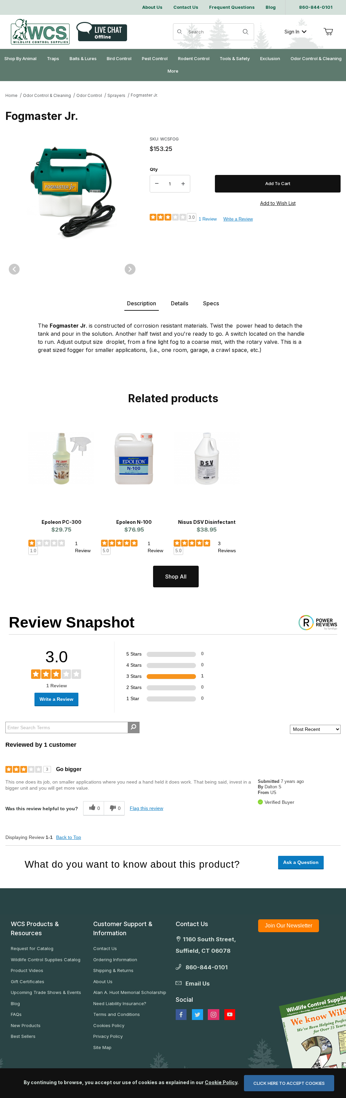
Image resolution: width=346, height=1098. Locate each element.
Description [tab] (141, 303)
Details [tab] (179, 303)
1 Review (208, 219)
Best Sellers (23, 1036)
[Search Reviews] (134, 727)
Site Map (102, 1047)
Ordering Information (115, 959)
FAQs (16, 1014)
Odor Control (89, 95)
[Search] (246, 32)
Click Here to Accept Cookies (289, 1083)
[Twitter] (197, 1014)
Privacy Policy (108, 1036)
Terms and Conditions (116, 1014)
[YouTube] (229, 1014)
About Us (103, 981)
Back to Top (68, 837)
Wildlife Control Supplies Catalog (45, 959)
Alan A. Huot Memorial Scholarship (129, 992)
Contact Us (105, 948)
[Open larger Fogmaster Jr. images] (72, 193)
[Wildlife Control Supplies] (40, 32)
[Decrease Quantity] (157, 183)
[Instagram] (213, 1014)
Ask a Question (301, 862)
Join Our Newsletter (288, 925)
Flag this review (146, 808)
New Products (26, 1025)
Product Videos (27, 970)
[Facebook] (181, 1014)
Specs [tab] (211, 303)
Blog (15, 1003)
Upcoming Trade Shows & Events (46, 992)
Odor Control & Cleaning (47, 95)
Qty (154, 169)
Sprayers (116, 95)
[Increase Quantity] (183, 183)
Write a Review (238, 219)
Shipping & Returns (113, 970)
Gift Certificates (27, 981)
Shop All (176, 576)
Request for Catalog (32, 948)
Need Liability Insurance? (119, 1003)
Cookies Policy (108, 1025)
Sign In (292, 31)
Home (11, 95)
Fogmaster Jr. (144, 95)
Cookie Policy (221, 1082)
